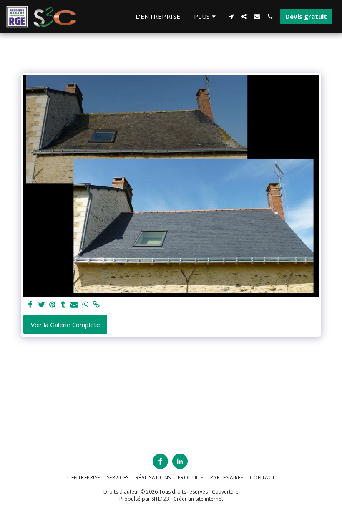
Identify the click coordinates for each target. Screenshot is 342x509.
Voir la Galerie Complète (65, 324)
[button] (231, 16)
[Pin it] (52, 305)
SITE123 (160, 498)
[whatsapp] (85, 305)
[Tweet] (41, 305)
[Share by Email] (74, 305)
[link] (96, 305)
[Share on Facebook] (31, 305)
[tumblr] (63, 305)
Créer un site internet (198, 498)
